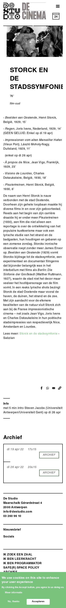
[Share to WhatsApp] (47, 388)
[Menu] (56, 6)
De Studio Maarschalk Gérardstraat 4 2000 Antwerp (22, 503)
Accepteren (38, 602)
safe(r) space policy (21, 568)
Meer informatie (13, 593)
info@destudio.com (17, 512)
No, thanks (13, 602)
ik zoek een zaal (17, 554)
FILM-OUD (15, 103)
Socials (8, 536)
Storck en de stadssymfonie (38, 334)
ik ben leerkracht (19, 559)
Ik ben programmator (22, 563)
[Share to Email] (53, 388)
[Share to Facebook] (41, 388)
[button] (59, 388)
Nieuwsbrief (12, 530)
